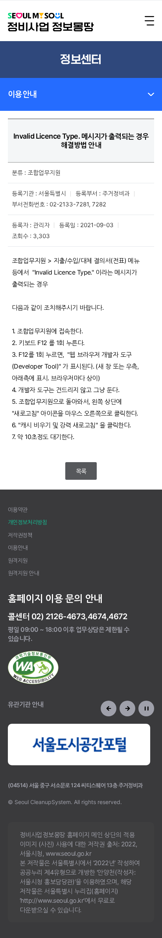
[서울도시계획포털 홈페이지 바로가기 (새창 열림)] (79, 744)
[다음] (127, 708)
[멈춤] (146, 708)
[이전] (108, 708)
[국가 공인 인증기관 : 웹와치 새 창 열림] (33, 667)
